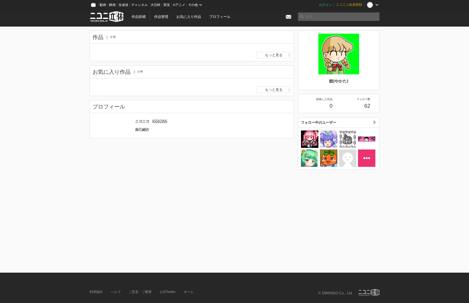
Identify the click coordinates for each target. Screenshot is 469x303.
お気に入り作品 (188, 17)
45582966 (159, 121)
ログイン (325, 5)
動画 (103, 5)
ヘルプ (116, 292)
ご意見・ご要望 (140, 292)
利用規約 (96, 292)
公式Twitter (168, 292)
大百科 (155, 5)
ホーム (189, 292)
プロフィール (219, 17)
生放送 (123, 5)
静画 (112, 5)
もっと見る (274, 55)
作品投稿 (139, 17)
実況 (166, 5)
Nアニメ (179, 5)
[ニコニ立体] (368, 292)
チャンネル (139, 5)
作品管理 (161, 17)
